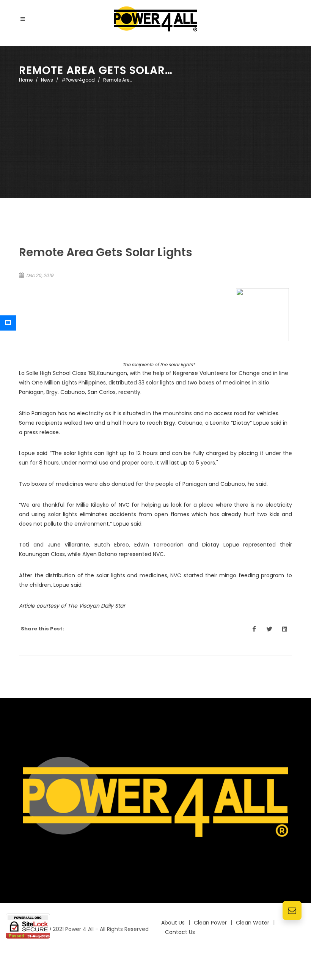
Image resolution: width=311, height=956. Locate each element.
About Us (173, 922)
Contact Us (180, 932)
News (47, 80)
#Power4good (78, 80)
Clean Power (210, 922)
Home (26, 80)
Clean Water (252, 922)
